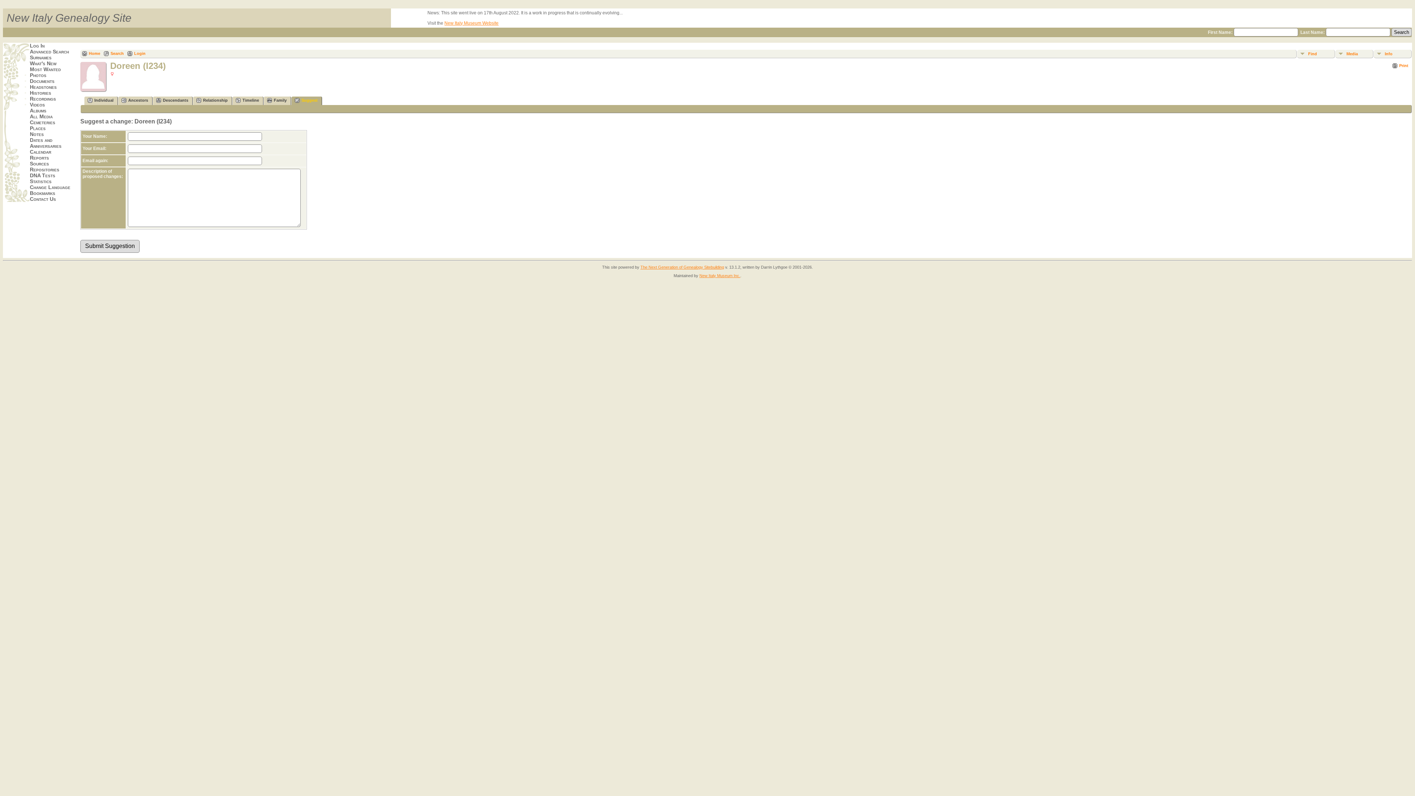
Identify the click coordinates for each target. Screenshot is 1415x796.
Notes (37, 134)
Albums (38, 111)
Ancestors (138, 100)
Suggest (309, 100)
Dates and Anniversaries (46, 143)
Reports (39, 158)
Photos (38, 75)
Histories (40, 93)
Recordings (43, 99)
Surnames (41, 57)
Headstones (43, 87)
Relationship (215, 100)
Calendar (40, 152)
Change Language (50, 187)
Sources (39, 164)
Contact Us (43, 199)
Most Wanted (45, 69)
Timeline (250, 100)
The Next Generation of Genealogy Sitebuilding (682, 267)
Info (1389, 54)
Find (1312, 54)
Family (280, 100)
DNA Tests (42, 175)
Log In (37, 46)
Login (140, 53)
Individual (103, 100)
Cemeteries (42, 122)
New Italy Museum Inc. (719, 275)
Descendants (175, 100)
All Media (41, 116)
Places (38, 128)
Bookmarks (42, 193)
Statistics (41, 181)
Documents (42, 81)
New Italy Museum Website (471, 23)
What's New (43, 63)
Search (117, 53)
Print (1403, 65)
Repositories (44, 169)
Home (94, 53)
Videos (37, 105)
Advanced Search (49, 52)
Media (1352, 54)
